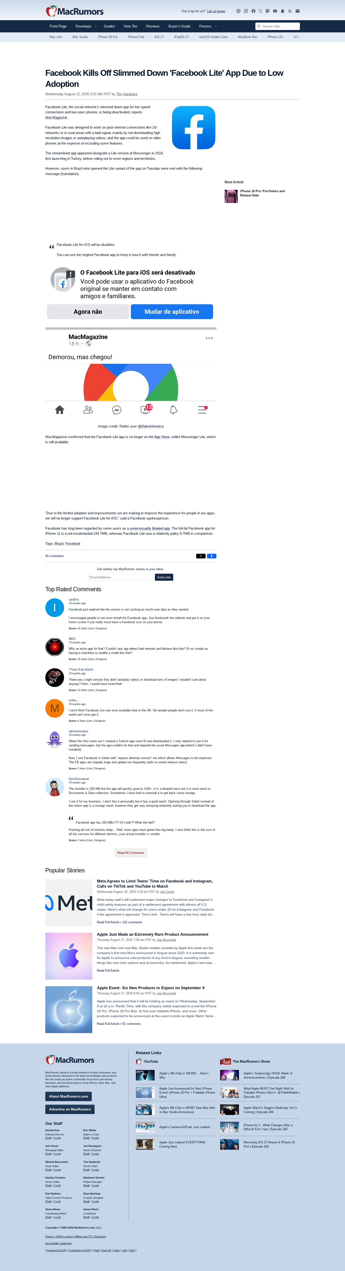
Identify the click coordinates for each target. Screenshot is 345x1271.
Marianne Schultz (94, 1177)
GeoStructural (79, 779)
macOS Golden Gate (213, 37)
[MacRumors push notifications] (282, 11)
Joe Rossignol (166, 940)
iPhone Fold (136, 37)
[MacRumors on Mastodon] (267, 11)
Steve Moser (52, 1209)
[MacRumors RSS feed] (290, 11)
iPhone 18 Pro (108, 37)
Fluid (96, 1250)
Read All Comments (130, 853)
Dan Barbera (53, 1193)
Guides (109, 26)
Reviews (153, 26)
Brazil (59, 544)
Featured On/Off (56, 1250)
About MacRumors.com (68, 1096)
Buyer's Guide (179, 26)
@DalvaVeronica (151, 426)
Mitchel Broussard (56, 1161)
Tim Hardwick (127, 94)
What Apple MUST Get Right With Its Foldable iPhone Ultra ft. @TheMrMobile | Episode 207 (272, 1093)
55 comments (131, 1024)
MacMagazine (56, 117)
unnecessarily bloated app (150, 528)
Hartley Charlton (55, 1177)
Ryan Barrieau (92, 1193)
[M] (54, 716)
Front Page (58, 26)
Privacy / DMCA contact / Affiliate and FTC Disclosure (75, 1236)
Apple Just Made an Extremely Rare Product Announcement (152, 934)
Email (48, 1137)
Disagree (101, 628)
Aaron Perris (91, 1209)
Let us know (216, 11)
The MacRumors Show (251, 1061)
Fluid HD (106, 1250)
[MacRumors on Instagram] (246, 11)
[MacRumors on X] (260, 11)
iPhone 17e (275, 37)
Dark (132, 1250)
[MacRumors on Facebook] (253, 11)
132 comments (132, 922)
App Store (161, 437)
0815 (72, 639)
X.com (57, 1137)
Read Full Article (108, 922)
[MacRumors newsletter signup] (297, 11)
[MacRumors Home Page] (74, 11)
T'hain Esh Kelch (81, 669)
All (297, 37)
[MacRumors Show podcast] (238, 11)
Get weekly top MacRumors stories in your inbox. (130, 569)
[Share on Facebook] (211, 556)
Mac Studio (80, 37)
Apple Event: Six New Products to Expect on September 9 (150, 988)
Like (91, 628)
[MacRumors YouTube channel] (275, 11)
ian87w (74, 599)
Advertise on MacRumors (70, 1109)
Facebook (72, 544)
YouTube (151, 1061)
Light (124, 1250)
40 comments (54, 556)
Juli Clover (167, 891)
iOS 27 (159, 37)
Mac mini (56, 37)
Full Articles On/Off (79, 1250)
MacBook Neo (247, 37)
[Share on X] (201, 556)
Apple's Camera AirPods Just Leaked (184, 1127)
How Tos (130, 26)
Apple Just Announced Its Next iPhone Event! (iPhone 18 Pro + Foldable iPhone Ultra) (187, 1093)
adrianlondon (78, 731)
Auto (117, 1250)
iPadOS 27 (181, 37)
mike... (74, 700)
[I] (54, 616)
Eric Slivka (89, 1130)
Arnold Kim (52, 1130)
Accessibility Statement (58, 1243)
